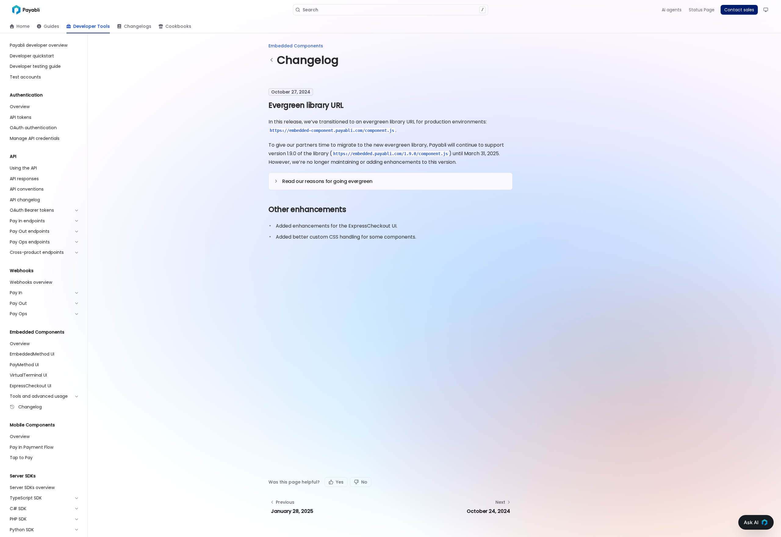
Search (393, 10)
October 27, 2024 (290, 92)
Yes (340, 482)
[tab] (19, 26)
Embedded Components (295, 46)
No (364, 482)
